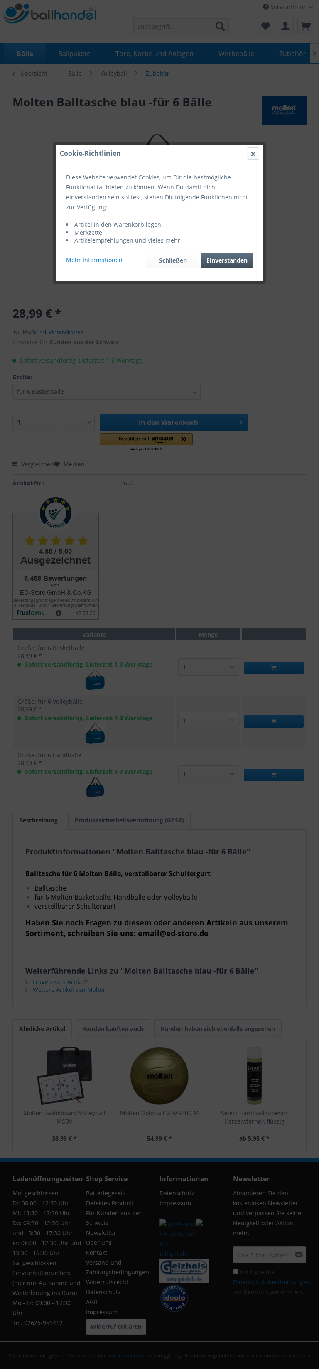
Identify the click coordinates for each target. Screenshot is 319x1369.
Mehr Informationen (94, 260)
